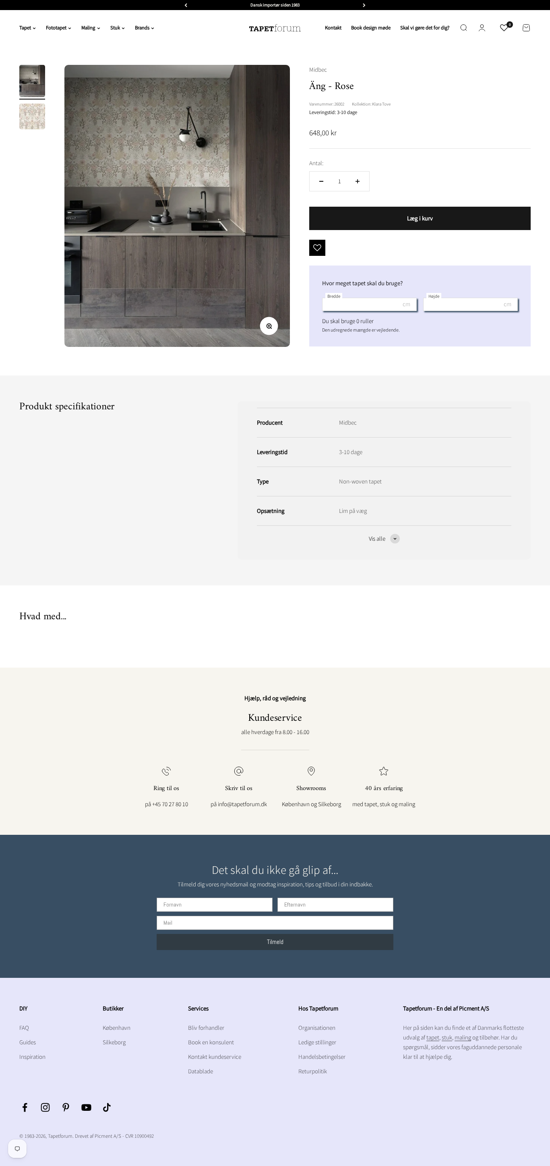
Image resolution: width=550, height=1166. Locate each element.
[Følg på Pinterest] (65, 1107)
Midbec (318, 69)
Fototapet (56, 27)
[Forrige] (185, 5)
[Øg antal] (357, 181)
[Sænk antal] (321, 181)
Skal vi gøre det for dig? (424, 27)
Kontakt (333, 27)
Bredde (333, 296)
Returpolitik (312, 1071)
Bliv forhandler (206, 1027)
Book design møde (371, 27)
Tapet (25, 27)
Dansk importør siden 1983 (275, 5)
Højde (433, 296)
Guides (27, 1042)
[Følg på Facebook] (24, 1107)
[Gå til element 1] (32, 82)
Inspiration (32, 1056)
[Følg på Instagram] (45, 1107)
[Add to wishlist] (317, 248)
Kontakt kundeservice (214, 1056)
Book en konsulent (211, 1042)
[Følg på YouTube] (86, 1107)
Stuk (115, 27)
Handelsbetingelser (321, 1056)
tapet (432, 1037)
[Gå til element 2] (32, 118)
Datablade (200, 1071)
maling (463, 1037)
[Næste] (364, 5)
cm (406, 304)
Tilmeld (275, 942)
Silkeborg (114, 1042)
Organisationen (316, 1027)
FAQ (24, 1027)
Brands (142, 27)
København (116, 1027)
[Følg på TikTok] (106, 1107)
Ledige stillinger (317, 1042)
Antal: (316, 163)
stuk (447, 1037)
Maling (88, 27)
